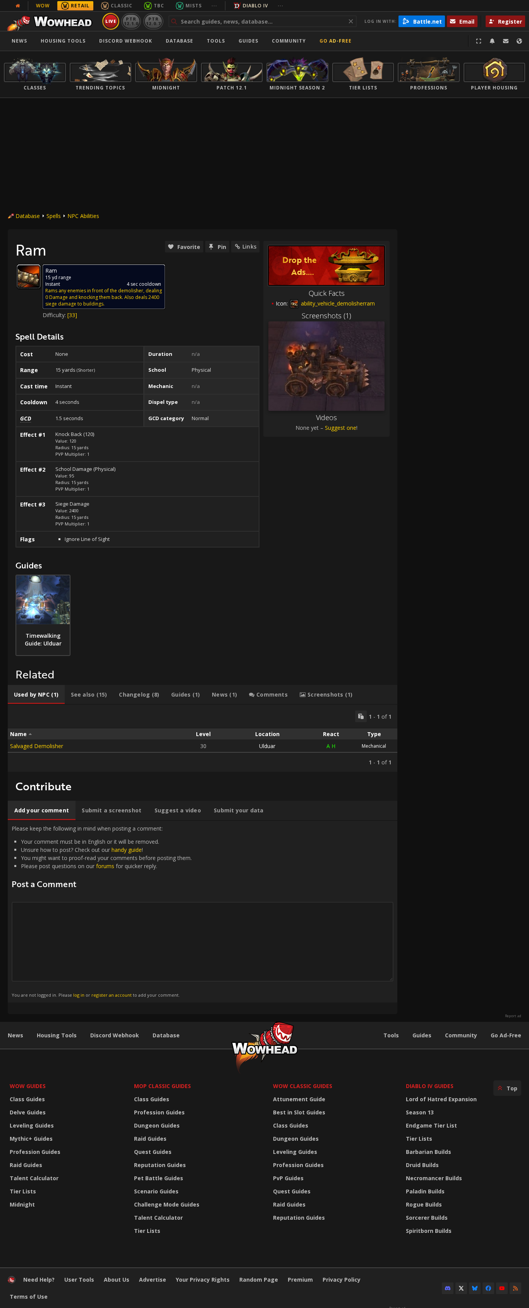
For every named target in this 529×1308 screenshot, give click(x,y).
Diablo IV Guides (429, 1086)
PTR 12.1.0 (131, 21)
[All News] (18, 5)
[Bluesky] (475, 1288)
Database (179, 41)
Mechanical (374, 746)
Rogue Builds (424, 1204)
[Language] (519, 41)
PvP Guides (288, 1178)
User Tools (79, 1279)
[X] (461, 1288)
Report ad (513, 1016)
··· (214, 5)
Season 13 (420, 1112)
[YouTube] (502, 1288)
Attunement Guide (299, 1099)
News (19, 41)
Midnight (22, 1204)
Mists (193, 5)
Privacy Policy (342, 1279)
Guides (248, 41)
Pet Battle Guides (158, 1178)
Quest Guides (153, 1151)
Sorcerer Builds (427, 1217)
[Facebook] (488, 1288)
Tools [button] (216, 41)
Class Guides (27, 1099)
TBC (159, 5)
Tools (391, 1035)
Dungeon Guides (157, 1125)
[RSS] (515, 1288)
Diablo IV (255, 5)
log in (78, 995)
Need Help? (39, 1279)
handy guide (127, 849)
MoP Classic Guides (162, 1086)
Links (249, 246)
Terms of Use (29, 1296)
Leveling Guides (32, 1125)
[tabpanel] (202, 738)
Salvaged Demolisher (36, 746)
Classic (121, 5)
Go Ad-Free (335, 41)
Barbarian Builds (428, 1151)
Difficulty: (55, 315)
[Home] (52, 21)
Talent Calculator (34, 1178)
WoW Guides (28, 1086)
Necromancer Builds (434, 1178)
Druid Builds (422, 1165)
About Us (116, 1279)
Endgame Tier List (431, 1125)
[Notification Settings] (492, 41)
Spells (53, 216)
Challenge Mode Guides (166, 1204)
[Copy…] (361, 716)
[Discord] (447, 1288)
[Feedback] (506, 41)
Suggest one (340, 427)
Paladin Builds (425, 1191)
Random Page (258, 1279)
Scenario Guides (156, 1191)
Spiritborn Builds (429, 1230)
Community (289, 41)
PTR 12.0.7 (153, 21)
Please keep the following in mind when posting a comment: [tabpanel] (102, 911)
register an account (111, 995)
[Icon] (29, 276)
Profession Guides (35, 1151)
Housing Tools (57, 1035)
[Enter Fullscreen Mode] (478, 41)
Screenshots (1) (326, 315)
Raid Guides (26, 1165)
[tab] (36, 694)
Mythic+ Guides (31, 1138)
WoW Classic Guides (302, 1086)
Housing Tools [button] (63, 41)
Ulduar (267, 746)
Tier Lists (23, 1191)
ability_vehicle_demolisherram (337, 303)
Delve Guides (28, 1112)
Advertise (152, 1279)
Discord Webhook (125, 41)
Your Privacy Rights (203, 1279)
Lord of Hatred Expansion (441, 1099)
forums (105, 866)
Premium (300, 1279)
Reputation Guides (160, 1165)
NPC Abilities (83, 216)
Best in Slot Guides (299, 1112)
